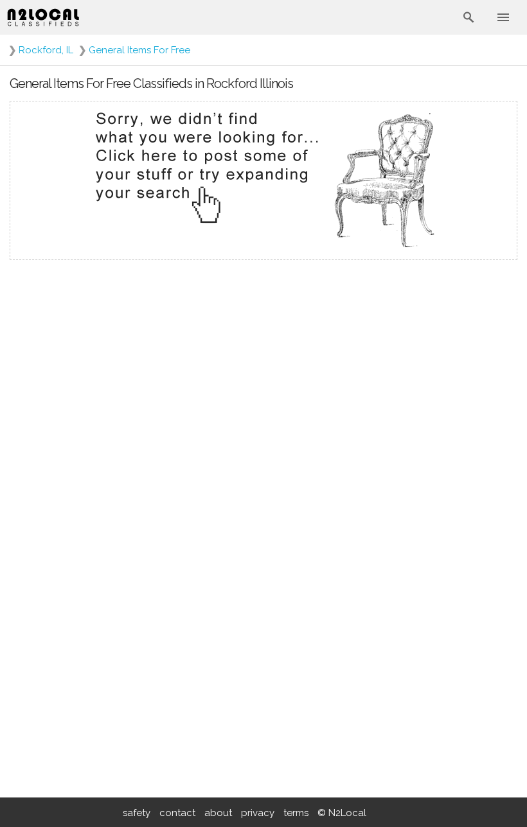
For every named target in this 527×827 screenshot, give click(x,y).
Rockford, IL (46, 50)
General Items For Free (139, 50)
